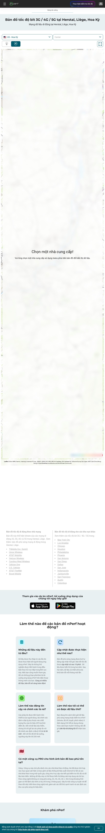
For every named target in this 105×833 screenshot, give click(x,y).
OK (98, 828)
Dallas (60, 564)
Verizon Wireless (16, 558)
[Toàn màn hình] (100, 44)
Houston (61, 549)
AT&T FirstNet (15, 571)
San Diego (62, 561)
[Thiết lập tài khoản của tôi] (101, 4)
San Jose (61, 567)
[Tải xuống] (40, 605)
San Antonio (63, 558)
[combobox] (27, 37)
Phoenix (61, 555)
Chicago (61, 546)
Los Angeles (63, 543)
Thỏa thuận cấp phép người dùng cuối (33, 830)
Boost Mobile (15, 574)
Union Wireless (15, 552)
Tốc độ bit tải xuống (15, 44)
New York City (63, 540)
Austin (60, 580)
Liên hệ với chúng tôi (67, 728)
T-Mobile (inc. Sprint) (18, 549)
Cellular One (14, 564)
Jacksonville (63, 574)
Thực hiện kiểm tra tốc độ (83, 4)
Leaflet (6, 461)
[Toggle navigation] (4, 3)
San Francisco (63, 577)
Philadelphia (63, 552)
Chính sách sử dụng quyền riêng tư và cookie (55, 827)
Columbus (62, 583)
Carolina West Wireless (19, 561)
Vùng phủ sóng (7, 44)
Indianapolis (63, 571)
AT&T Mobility (15, 555)
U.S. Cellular (14, 567)
